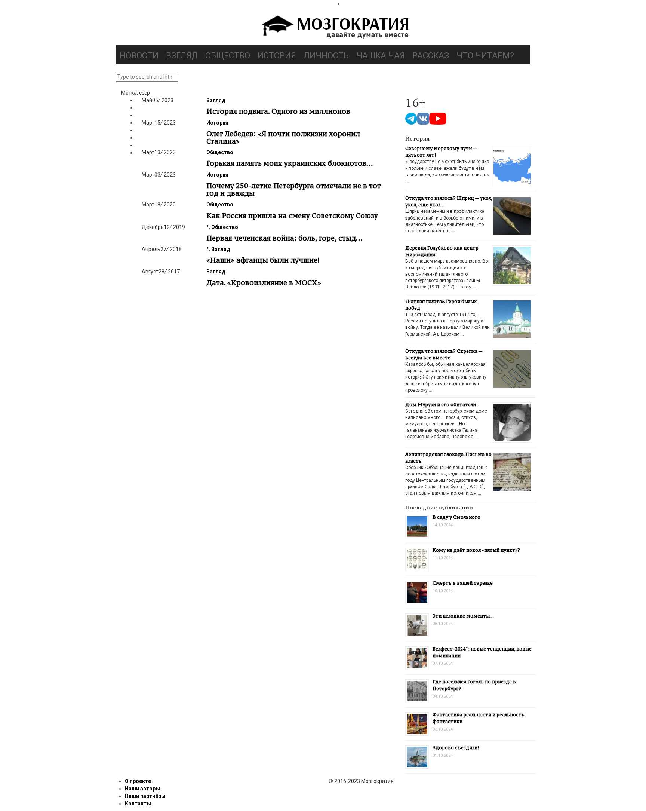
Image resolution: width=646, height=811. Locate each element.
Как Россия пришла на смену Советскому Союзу (292, 215)
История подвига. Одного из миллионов (278, 111)
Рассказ (430, 55)
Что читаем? (485, 55)
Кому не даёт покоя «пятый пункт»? (476, 550)
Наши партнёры (145, 796)
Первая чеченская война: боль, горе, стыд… (284, 237)
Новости (139, 55)
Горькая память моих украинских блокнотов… (289, 163)
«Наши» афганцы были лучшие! (263, 259)
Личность (326, 55)
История (277, 55)
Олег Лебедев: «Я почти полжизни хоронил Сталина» (283, 137)
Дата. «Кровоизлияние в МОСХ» (263, 282)
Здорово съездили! (456, 747)
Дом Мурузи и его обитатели (440, 404)
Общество (227, 55)
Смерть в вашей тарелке (463, 583)
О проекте (138, 781)
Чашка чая (380, 55)
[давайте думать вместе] (334, 28)
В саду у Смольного (456, 517)
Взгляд (182, 55)
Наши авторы (142, 789)
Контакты (138, 804)
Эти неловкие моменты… (463, 616)
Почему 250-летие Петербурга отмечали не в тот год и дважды (293, 189)
